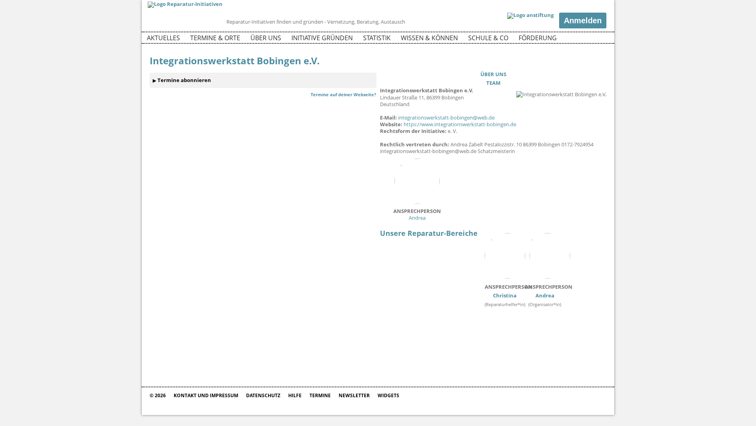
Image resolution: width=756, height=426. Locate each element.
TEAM (493, 82)
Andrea (417, 214)
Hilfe (295, 395)
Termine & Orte (215, 38)
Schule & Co (488, 38)
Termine (320, 395)
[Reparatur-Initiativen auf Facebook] (586, 39)
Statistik (377, 38)
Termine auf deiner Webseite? (343, 94)
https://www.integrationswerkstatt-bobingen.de (460, 124)
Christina (508, 291)
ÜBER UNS (493, 74)
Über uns (265, 38)
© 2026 (158, 395)
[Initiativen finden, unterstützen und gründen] (185, 3)
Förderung (538, 38)
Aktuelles (163, 38)
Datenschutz (263, 395)
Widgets (388, 395)
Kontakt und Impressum (206, 395)
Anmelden (583, 20)
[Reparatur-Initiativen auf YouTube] (599, 39)
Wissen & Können (429, 38)
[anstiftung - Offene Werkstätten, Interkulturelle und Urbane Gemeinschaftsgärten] (530, 16)
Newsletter (354, 395)
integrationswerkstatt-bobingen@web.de (446, 117)
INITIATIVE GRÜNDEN (322, 38)
